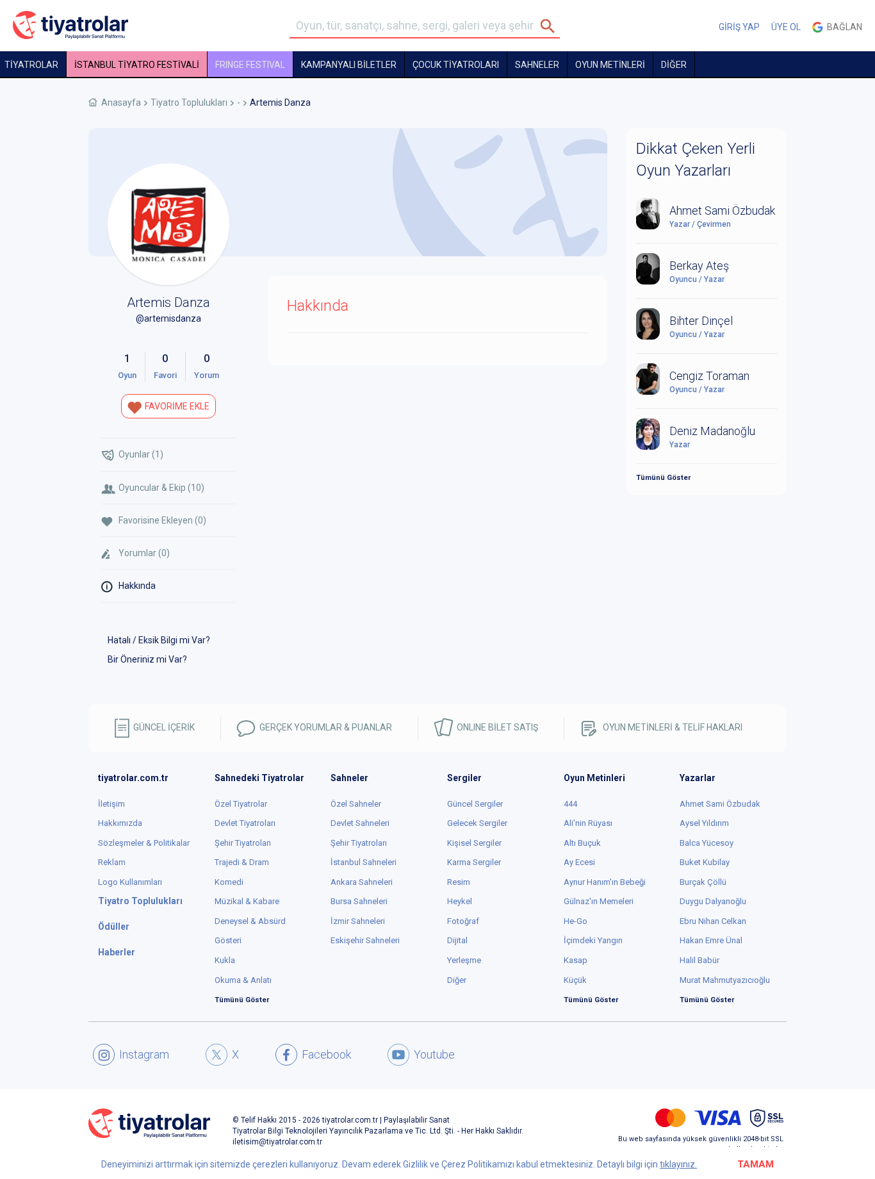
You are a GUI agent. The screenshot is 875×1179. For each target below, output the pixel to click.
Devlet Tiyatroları (245, 823)
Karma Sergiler (474, 862)
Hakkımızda (120, 823)
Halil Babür (699, 960)
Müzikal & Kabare (247, 901)
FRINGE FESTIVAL (250, 65)
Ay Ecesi (579, 862)
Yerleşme (464, 960)
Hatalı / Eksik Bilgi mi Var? (159, 640)
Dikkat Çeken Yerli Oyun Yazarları (695, 159)
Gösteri (228, 940)
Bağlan (842, 27)
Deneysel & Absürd (250, 921)
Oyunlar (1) (141, 454)
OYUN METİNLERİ (610, 65)
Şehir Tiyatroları (243, 843)
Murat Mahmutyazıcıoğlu (725, 980)
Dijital (457, 940)
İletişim (111, 804)
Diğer (456, 980)
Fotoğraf (463, 921)
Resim (458, 882)
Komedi (229, 882)
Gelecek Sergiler (477, 823)
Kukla (225, 960)
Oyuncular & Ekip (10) (161, 487)
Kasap (575, 960)
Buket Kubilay (705, 862)
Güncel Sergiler (475, 804)
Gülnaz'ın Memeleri (599, 901)
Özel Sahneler (356, 804)
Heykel (459, 901)
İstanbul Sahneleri (364, 862)
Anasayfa (121, 102)
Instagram (144, 1054)
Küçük (575, 980)
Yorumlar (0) (144, 553)
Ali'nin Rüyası (588, 823)
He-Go (575, 921)
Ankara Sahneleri (362, 882)
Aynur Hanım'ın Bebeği (605, 882)
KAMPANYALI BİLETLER (349, 65)
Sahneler (537, 65)
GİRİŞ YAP (739, 27)
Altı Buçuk (582, 843)
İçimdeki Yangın (593, 940)
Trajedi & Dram (242, 862)
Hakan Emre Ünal (711, 940)
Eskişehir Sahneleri (365, 940)
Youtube (434, 1054)
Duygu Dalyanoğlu (713, 901)
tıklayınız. (678, 1164)
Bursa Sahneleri (359, 901)
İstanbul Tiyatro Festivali (136, 65)
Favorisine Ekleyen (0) (162, 520)
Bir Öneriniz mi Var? (147, 659)
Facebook (326, 1054)
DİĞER (674, 65)
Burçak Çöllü (703, 882)
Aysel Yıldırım (704, 823)
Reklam (112, 862)
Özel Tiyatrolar (241, 804)
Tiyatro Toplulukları (189, 102)
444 (570, 804)
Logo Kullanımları (130, 882)
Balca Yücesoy (706, 843)
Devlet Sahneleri (360, 823)
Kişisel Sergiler (474, 843)
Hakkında (137, 586)
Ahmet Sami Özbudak (720, 804)
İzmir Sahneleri (358, 921)
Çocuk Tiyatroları (456, 65)
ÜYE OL (786, 27)
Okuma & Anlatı (243, 980)
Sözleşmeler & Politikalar (144, 843)
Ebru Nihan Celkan (713, 921)
